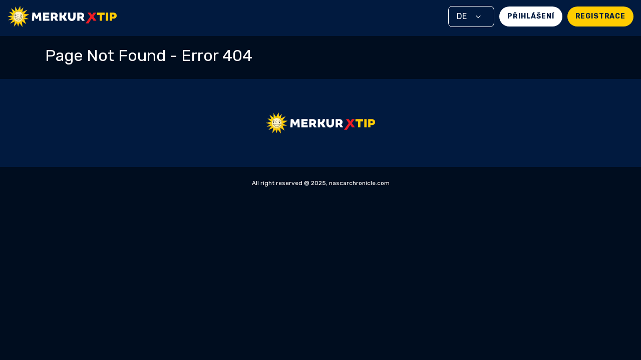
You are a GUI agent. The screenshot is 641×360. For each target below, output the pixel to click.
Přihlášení (530, 16)
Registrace (600, 16)
